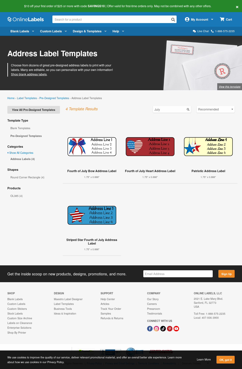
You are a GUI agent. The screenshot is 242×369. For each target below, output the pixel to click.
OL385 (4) (16, 196)
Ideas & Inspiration (65, 313)
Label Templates (27, 98)
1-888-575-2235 (225, 31)
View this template (229, 87)
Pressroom (153, 309)
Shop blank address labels (29, 74)
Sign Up (226, 274)
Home (11, 98)
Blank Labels (19, 31)
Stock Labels (15, 313)
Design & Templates (87, 31)
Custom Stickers (17, 309)
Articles (105, 304)
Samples (106, 313)
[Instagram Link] (157, 328)
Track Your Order (111, 309)
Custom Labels (51, 31)
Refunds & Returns (112, 318)
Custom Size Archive (19, 318)
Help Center (108, 299)
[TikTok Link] (163, 328)
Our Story (153, 299)
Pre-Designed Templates (54, 98)
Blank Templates (20, 128)
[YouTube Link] (176, 328)
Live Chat (203, 31)
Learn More (204, 359)
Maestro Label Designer (68, 299)
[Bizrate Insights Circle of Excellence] (142, 347)
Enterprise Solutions (19, 327)
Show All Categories (21, 153)
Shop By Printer (16, 332)
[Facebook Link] (150, 328)
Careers (152, 304)
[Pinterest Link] (170, 328)
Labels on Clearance (19, 323)
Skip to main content (14, 3)
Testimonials (154, 313)
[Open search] (173, 19)
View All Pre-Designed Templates (33, 110)
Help (115, 31)
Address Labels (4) (22, 159)
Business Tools (63, 309)
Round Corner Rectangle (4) (27, 177)
